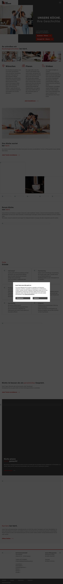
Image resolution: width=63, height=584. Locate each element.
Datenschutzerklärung (29, 294)
